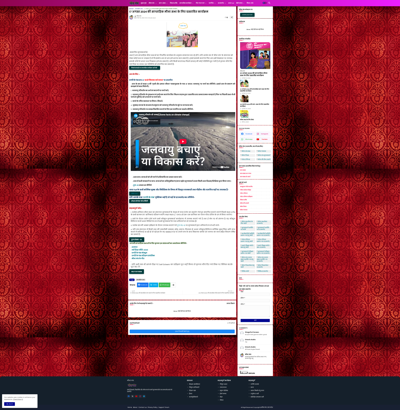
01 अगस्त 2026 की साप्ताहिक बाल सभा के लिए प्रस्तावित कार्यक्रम (254, 90)
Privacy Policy (153, 407)
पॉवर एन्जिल (244, 193)
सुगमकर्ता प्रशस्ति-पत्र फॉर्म (247, 228)
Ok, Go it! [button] (9, 404)
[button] (265, 3)
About (135, 407)
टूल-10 (136, 185)
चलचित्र (211, 3)
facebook (249, 134)
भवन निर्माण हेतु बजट (257, 390)
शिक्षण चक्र (192, 390)
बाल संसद (243, 170)
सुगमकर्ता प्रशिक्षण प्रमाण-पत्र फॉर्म (247, 252)
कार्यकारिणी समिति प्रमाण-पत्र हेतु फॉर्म (247, 234)
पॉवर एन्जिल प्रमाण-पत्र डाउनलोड (263, 240)
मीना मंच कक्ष (246, 151)
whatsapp (248, 139)
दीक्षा (221, 397)
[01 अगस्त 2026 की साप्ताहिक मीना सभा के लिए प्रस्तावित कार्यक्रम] (255, 55)
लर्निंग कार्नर (255, 384)
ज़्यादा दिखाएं (231, 303)
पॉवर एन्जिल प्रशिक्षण (246, 196)
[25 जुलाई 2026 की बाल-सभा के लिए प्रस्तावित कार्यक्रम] (244, 98)
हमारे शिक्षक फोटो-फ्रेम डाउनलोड (263, 246)
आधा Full (231, 3)
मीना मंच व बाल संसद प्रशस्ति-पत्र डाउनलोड (262, 259)
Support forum (164, 407)
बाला (252, 387)
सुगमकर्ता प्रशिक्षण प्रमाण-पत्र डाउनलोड (263, 252)
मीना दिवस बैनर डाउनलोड (262, 266)
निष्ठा (221, 400)
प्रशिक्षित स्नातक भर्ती (257, 397)
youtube (264, 139)
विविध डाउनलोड (263, 271)
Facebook (144, 285)
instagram (264, 134)
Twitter (155, 285)
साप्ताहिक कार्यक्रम (185, 3)
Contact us (142, 407)
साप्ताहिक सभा (140, 280)
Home (130, 407)
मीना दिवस (245, 155)
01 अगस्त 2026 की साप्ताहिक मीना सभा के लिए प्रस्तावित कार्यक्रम (253, 74)
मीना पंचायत (262, 151)
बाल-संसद (162, 3)
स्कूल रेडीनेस (224, 390)
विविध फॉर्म (245, 271)
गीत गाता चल (200, 3)
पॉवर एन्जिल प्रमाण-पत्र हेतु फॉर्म (247, 240)
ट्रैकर (190, 394)
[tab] (144, 3)
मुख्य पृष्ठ (144, 3)
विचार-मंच (250, 3)
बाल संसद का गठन (245, 173)
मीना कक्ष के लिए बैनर (247, 120)
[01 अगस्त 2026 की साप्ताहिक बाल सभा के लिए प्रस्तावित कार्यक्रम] (244, 83)
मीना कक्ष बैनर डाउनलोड (262, 222)
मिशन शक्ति (173, 3)
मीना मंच (133, 9)
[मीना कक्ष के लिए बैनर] (244, 114)
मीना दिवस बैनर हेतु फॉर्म (247, 266)
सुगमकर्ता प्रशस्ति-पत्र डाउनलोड (263, 228)
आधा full (134, 194)
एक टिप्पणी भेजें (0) (182, 331)
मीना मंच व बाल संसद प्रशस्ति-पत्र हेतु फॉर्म (247, 259)
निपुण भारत (223, 384)
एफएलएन (223, 387)
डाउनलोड (221, 3)
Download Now (247, 15)
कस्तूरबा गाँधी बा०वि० (246, 186)
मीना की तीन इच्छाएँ (264, 159)
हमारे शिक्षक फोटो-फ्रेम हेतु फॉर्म (247, 246)
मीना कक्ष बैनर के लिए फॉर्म (247, 222)
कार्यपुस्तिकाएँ (193, 397)
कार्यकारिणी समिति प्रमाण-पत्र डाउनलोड (263, 234)
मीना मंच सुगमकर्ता (264, 155)
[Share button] (173, 285)
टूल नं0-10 (181, 225)
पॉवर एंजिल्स (246, 159)
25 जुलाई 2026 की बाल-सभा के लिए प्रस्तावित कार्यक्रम (254, 105)
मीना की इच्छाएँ (244, 203)
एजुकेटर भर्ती (255, 394)
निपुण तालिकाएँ (194, 387)
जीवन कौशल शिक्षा (245, 190)
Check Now (17, 399)
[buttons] (128, 396)
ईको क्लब (239, 3)
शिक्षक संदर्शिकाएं (194, 384)
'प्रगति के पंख (148, 197)
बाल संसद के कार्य (245, 177)
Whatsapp (165, 285)
